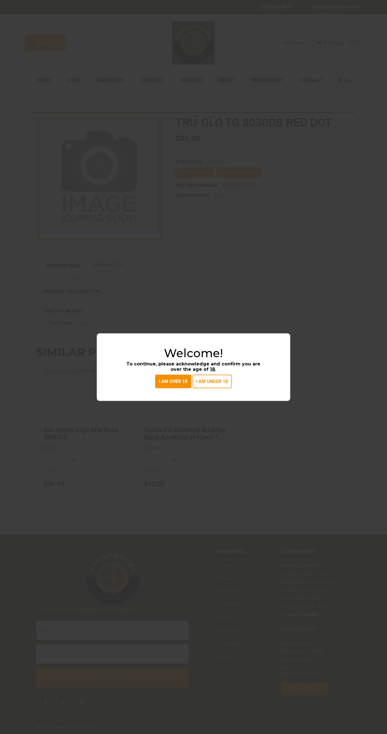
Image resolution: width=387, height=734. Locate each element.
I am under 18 (212, 381)
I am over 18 (173, 381)
